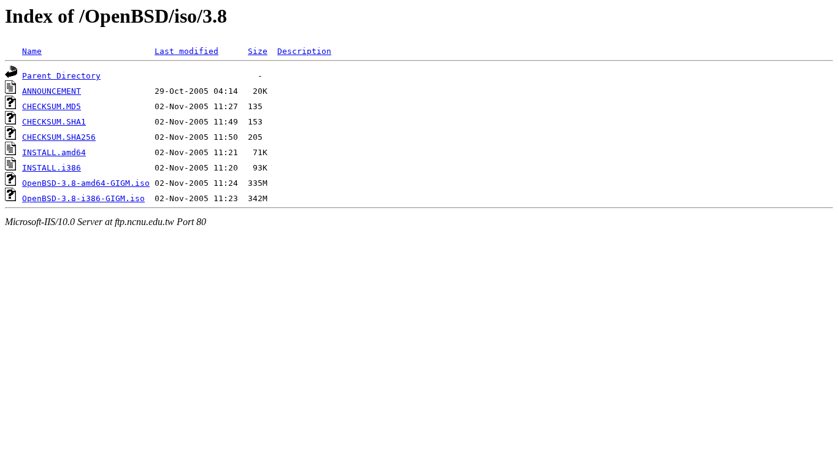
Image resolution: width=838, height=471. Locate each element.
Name (32, 51)
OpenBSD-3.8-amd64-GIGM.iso (86, 183)
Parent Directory (61, 75)
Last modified (186, 51)
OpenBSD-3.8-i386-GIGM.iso (83, 198)
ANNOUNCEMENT (51, 91)
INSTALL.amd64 (54, 152)
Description (304, 51)
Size (257, 51)
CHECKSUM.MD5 (51, 106)
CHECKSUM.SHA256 (59, 137)
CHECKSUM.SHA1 (54, 121)
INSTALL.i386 (51, 167)
